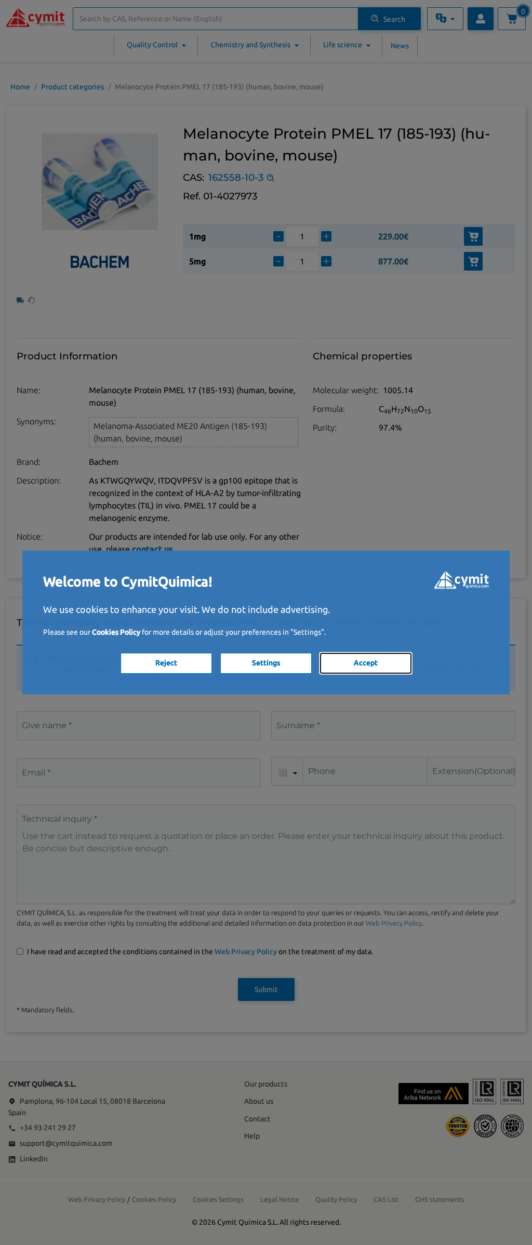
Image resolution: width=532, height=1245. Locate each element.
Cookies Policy (116, 632)
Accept (366, 663)
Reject (166, 663)
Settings (266, 663)
